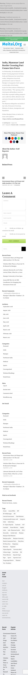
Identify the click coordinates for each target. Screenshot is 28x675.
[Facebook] (4, 406)
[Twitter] (8, 406)
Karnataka (6, 533)
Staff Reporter (7, 123)
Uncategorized (7, 369)
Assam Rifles (11, 511)
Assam (4, 511)
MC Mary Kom (6, 544)
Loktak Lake (14, 533)
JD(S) (23, 530)
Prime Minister (7, 555)
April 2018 (6, 326)
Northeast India (8, 357)
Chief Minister (20, 516)
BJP (18, 511)
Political (5, 361)
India (17, 124)
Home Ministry (14, 527)
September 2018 (8, 306)
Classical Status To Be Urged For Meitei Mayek (14, 638)
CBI (14, 513)
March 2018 (6, 329)
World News (6, 377)
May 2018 (6, 322)
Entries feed (6, 389)
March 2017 (6, 337)
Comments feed (7, 393)
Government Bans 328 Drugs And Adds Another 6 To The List (5, 644)
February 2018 (7, 333)
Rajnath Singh (17, 555)
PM (21, 552)
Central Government (8, 516)
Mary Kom (21, 541)
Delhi (4, 522)
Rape (4, 557)
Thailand (18, 560)
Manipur (5, 354)
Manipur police (7, 538)
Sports (5, 365)
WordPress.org (7, 397)
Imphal (22, 527)
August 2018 (6, 310)
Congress (22, 519)
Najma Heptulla (7, 549)
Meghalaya (15, 544)
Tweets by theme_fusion (9, 503)
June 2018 (6, 318)
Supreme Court (17, 557)
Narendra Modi (17, 549)
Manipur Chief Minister (9, 535)
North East (15, 552)
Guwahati (5, 527)
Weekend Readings (8, 373)
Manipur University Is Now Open (12, 276)
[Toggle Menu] (25, 44)
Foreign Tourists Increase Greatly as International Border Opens (14, 652)
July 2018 (5, 314)
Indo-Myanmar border (14, 530)
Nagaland (12, 546)
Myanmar (5, 546)
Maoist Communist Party (9, 541)
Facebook (17, 524)
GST (23, 524)
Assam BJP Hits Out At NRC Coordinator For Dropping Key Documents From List (12, 282)
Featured (13, 124)
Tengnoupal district (8, 560)
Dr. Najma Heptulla (8, 524)
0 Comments (22, 124)
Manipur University (18, 538)
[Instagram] (12, 406)
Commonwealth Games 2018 (10, 519)
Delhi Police (11, 522)
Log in (5, 385)
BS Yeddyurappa (7, 513)
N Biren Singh (7, 552)
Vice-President (7, 563)
